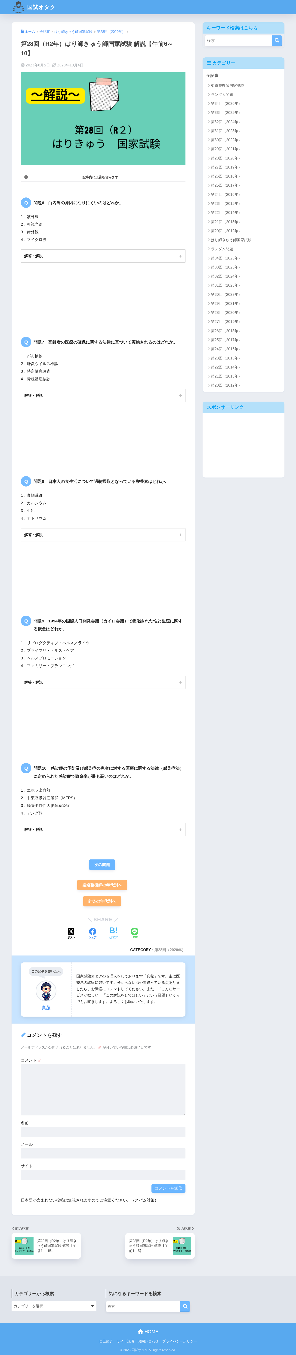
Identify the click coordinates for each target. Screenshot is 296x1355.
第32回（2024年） (226, 122)
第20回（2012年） (226, 231)
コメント (31, 1060)
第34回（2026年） (226, 104)
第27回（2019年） (226, 167)
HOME (150, 1331)
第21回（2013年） (226, 222)
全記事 (212, 75)
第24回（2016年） (226, 195)
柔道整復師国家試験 (227, 85)
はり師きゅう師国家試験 (231, 240)
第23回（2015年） (226, 204)
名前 (25, 1123)
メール (27, 1144)
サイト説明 (125, 1341)
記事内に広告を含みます (100, 177)
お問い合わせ (148, 1341)
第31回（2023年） (226, 131)
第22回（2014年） (226, 213)
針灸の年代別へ (102, 901)
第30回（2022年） (226, 140)
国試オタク (41, 7)
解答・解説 (33, 256)
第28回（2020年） (169, 950)
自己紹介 (106, 1341)
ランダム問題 (222, 95)
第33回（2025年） (226, 113)
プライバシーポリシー (179, 1341)
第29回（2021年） (226, 149)
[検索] (277, 40)
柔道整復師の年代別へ (102, 885)
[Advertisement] (243, 445)
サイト (27, 1166)
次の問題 (102, 864)
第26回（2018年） (226, 176)
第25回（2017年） (226, 185)
